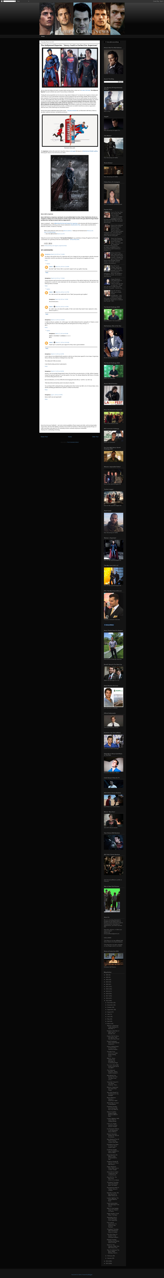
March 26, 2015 (61, 233)
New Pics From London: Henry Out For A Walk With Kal (116, 267)
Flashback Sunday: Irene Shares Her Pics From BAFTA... (113, 1108)
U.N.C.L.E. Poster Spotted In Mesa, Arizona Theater (112, 1125)
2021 (107, 986)
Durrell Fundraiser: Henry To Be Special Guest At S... (113, 1043)
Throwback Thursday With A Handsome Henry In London (112, 1231)
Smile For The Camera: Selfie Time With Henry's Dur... (113, 1246)
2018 (107, 993)
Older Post (95, 437)
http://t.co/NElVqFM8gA (50, 232)
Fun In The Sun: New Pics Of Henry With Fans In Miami (117, 214)
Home (43, 36)
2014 (107, 1261)
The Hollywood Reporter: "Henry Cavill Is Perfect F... (113, 1071)
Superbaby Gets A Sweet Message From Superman (112, 1219)
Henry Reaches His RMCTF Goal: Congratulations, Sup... (112, 1157)
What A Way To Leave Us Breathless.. (113, 1103)
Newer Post (44, 437)
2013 (107, 1263)
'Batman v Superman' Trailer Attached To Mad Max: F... (113, 1027)
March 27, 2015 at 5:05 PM (57, 371)
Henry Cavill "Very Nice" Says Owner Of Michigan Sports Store (117, 254)
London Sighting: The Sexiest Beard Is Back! (113, 1199)
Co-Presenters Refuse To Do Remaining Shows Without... (113, 1130)
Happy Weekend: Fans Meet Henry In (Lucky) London (116, 280)
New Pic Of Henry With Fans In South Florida (116, 292)
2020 (107, 989)
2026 (107, 975)
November (110, 1005)
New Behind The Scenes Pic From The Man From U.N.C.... (112, 1077)
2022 (107, 984)
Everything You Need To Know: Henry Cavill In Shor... (112, 1146)
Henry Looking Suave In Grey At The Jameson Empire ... (113, 1048)
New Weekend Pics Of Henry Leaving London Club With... (113, 1141)
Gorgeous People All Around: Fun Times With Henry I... (113, 1163)
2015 (107, 1000)
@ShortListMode (67, 230)
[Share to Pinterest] (51, 243)
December (110, 1002)
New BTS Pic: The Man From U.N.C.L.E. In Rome (113, 1178)
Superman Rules (63, 245)
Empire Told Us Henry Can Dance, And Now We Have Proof (113, 1037)
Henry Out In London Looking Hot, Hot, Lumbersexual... (112, 1173)
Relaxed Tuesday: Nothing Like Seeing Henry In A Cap (113, 1241)
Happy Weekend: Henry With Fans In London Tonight (113, 1168)
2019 (107, 991)
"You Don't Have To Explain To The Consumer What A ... (113, 1236)
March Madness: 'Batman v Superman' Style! (112, 1099)
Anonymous (48, 254)
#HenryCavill (90, 230)
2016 (107, 998)
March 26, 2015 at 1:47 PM (62, 306)
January (109, 1258)
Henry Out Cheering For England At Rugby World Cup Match (117, 240)
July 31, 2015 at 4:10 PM (56, 394)
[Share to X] (48, 243)
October (109, 1007)
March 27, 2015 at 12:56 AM (57, 319)
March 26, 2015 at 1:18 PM (61, 299)
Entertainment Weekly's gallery (90, 151)
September (110, 1009)
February (110, 1255)
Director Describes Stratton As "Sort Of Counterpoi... (113, 1135)
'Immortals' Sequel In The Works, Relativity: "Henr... (112, 1083)
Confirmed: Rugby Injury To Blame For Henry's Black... (113, 1151)
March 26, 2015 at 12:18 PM (62, 266)
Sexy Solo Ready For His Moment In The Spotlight (113, 1094)
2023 (107, 982)
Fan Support (55, 245)
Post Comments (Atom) (73, 442)
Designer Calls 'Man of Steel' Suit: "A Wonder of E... (113, 1032)
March (109, 1023)
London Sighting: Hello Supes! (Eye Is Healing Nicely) (113, 1120)
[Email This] (45, 243)
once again (73, 151)
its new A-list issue (85, 90)
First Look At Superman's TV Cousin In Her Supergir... (112, 1224)
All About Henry (48, 245)
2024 (107, 979)
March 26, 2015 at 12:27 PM (62, 292)
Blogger (90, 1274)
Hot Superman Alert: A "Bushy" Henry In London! (113, 1189)
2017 (107, 996)
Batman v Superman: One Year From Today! (112, 1089)
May (108, 1019)
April (108, 1021)
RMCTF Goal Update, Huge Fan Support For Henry (113, 1210)
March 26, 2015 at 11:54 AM (57, 254)
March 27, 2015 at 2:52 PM (57, 354)
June (108, 1016)
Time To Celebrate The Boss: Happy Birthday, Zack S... (113, 1251)
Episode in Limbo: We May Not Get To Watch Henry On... (113, 1194)
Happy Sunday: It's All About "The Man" (113, 1214)
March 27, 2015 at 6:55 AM (61, 333)
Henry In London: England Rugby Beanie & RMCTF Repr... (112, 1114)
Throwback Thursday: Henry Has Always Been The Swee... (113, 1184)
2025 (107, 977)
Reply (46, 260)
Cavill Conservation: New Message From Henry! (113, 1205)
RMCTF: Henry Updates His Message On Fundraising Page (112, 1060)
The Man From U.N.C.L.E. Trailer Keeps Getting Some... (112, 1054)
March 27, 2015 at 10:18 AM (62, 342)
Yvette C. (51, 266)
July (108, 1014)
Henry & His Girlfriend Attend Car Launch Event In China (117, 227)
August (109, 1012)
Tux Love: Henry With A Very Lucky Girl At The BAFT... (113, 1066)
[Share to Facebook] (50, 243)
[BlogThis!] (46, 243)
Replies (48, 263)
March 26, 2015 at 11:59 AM (57, 278)
